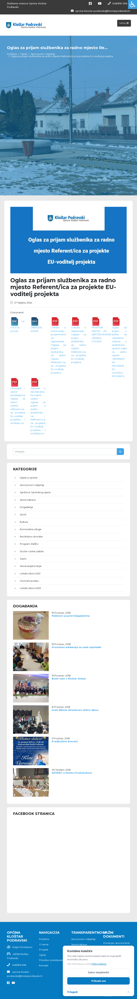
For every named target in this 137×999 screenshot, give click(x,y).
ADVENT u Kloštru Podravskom (72, 773)
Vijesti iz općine (28, 477)
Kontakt (43, 965)
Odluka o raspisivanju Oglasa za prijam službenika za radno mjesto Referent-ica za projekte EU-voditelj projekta (78, 345)
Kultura (24, 521)
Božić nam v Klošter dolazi (69, 678)
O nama (43, 944)
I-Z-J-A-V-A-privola (17, 326)
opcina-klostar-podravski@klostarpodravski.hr (102, 10)
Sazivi (23, 558)
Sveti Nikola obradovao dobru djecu (75, 710)
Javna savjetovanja (30, 566)
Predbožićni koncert (65, 741)
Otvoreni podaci (29, 580)
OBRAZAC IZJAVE (37, 329)
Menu (123, 23)
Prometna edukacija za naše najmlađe (76, 647)
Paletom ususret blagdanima (71, 615)
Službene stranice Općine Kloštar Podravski (27, 5)
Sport (23, 514)
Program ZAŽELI (29, 543)
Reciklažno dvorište (31, 536)
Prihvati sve (98, 981)
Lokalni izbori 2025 (30, 588)
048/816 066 (119, 3)
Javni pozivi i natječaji (43, 53)
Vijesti (23, 53)
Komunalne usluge (30, 529)
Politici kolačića (98, 963)
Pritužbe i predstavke (51, 960)
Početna (12, 53)
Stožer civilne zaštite (32, 551)
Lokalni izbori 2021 (30, 573)
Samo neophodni (98, 972)
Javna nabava (27, 499)
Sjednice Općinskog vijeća (35, 492)
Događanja (26, 507)
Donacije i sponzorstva (116, 943)
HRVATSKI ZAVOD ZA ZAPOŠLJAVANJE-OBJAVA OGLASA (102, 334)
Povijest (43, 949)
